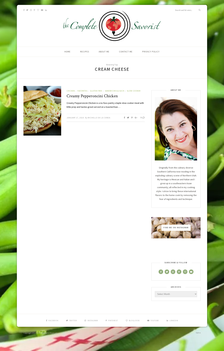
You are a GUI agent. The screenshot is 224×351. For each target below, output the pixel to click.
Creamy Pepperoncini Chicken (92, 96)
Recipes (84, 51)
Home (67, 51)
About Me (104, 51)
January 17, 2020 (75, 117)
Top (197, 333)
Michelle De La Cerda (99, 117)
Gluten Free (96, 91)
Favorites (82, 91)
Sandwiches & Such (114, 91)
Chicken (71, 91)
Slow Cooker (133, 91)
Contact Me (125, 51)
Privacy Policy (151, 51)
